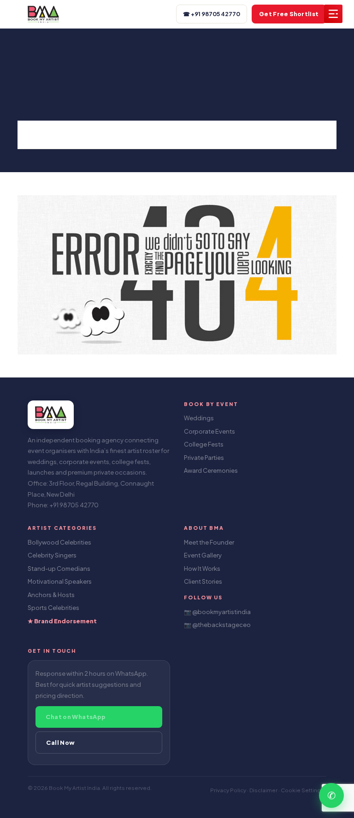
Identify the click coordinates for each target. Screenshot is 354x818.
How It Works (202, 568)
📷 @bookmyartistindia (217, 611)
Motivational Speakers (60, 581)
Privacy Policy (228, 790)
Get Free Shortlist (289, 13)
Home (43, 134)
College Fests (204, 444)
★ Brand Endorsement (62, 621)
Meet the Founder (209, 542)
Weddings (199, 418)
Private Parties (204, 457)
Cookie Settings (303, 790)
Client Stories (203, 581)
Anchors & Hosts (51, 594)
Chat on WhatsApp (76, 716)
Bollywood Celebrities (59, 542)
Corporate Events (209, 431)
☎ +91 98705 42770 (211, 13)
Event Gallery (203, 555)
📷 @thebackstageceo (217, 624)
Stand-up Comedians (59, 568)
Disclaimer (263, 790)
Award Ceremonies (211, 470)
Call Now (60, 742)
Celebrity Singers (52, 555)
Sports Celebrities (53, 607)
